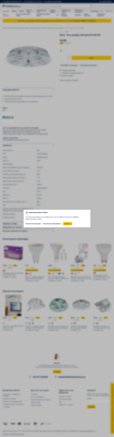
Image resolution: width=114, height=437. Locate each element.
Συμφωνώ (67, 224)
